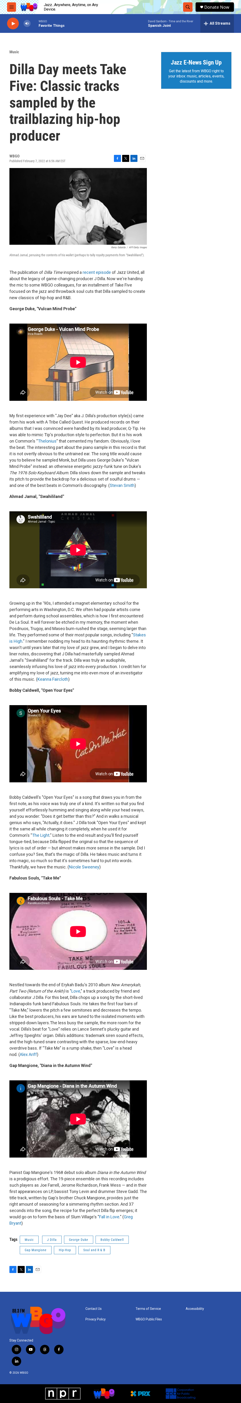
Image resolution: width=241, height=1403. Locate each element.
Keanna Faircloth (52, 679)
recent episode (97, 272)
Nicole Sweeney (84, 866)
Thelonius (47, 441)
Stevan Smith (122, 485)
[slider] (34, 23)
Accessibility (195, 1309)
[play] (13, 23)
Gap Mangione (36, 1250)
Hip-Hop (65, 1250)
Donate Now (216, 7)
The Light (40, 835)
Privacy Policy (95, 1319)
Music (14, 52)
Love (75, 991)
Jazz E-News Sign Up (196, 62)
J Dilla (52, 1240)
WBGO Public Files (149, 1319)
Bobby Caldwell (112, 1240)
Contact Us (93, 1309)
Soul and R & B (94, 1250)
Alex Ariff (28, 1054)
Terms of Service (148, 1309)
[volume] (27, 23)
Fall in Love (109, 1216)
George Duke (78, 1240)
